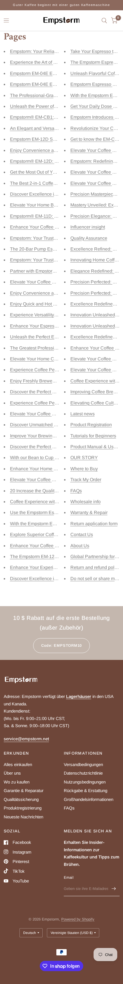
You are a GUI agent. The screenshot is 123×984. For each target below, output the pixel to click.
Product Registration (91, 424)
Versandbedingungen (83, 764)
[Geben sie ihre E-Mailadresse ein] (114, 888)
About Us (79, 545)
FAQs (76, 490)
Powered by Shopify (77, 919)
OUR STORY (84, 457)
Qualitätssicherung (21, 799)
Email (69, 877)
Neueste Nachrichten (23, 816)
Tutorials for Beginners (93, 435)
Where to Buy (84, 468)
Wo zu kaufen (16, 781)
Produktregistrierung (22, 808)
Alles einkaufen (18, 764)
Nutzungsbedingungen (85, 781)
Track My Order (85, 479)
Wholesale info (85, 501)
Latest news (82, 413)
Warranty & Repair (89, 512)
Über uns (12, 773)
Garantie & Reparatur (23, 790)
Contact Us (81, 534)
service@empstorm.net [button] (26, 738)
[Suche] (104, 20)
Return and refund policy (95, 567)
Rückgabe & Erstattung (85, 790)
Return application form (94, 523)
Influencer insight (87, 227)
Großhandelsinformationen (88, 799)
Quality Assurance (88, 238)
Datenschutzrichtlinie (83, 773)
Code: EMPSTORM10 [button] (61, 645)
